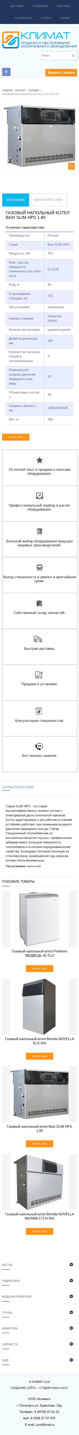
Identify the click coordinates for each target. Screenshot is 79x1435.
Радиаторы (11, 1281)
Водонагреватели (16, 1296)
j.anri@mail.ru (44, 1424)
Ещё (5, 1360)
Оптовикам (40, 6)
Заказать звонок (61, 73)
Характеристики (48, 200)
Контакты (64, 6)
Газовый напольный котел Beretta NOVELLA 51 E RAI (39, 1041)
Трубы (7, 1312)
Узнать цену (16, 437)
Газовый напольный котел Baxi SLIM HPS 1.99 (39, 1129)
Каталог (20, 90)
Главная (7, 90)
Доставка (17, 6)
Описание (16, 200)
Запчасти (10, 1344)
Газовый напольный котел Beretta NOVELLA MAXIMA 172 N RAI (39, 1216)
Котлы (7, 1264)
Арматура (9, 1328)
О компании (23, 18)
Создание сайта (23, 1388)
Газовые (33, 90)
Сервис (65, 18)
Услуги (46, 18)
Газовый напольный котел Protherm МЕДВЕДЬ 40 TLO (39, 953)
